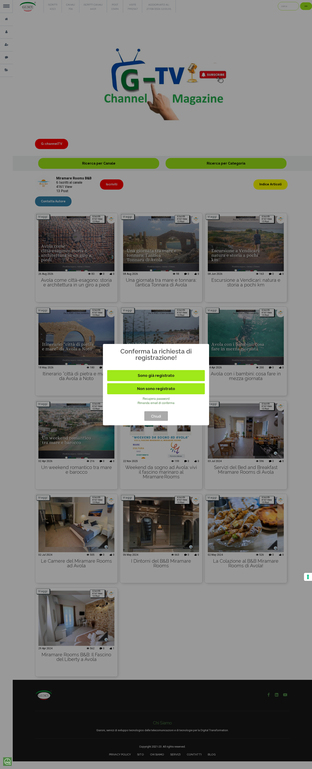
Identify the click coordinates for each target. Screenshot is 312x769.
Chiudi (156, 416)
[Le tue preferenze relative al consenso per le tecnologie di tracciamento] (308, 577)
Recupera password (156, 398)
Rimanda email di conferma (156, 403)
